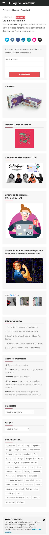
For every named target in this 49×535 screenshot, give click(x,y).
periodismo (21, 476)
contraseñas (35, 449)
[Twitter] (7, 40)
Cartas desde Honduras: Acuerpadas (22, 331)
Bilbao (20, 445)
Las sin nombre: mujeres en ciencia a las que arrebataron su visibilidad (23, 384)
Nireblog (26, 471)
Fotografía (10, 458)
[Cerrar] (44, 520)
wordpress (10, 502)
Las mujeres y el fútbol (14, 20)
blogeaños (35, 445)
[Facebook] (18, 40)
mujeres (9, 471)
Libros (38, 467)
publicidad (30, 480)
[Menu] (5, 3)
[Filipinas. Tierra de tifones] (24, 147)
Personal (19, 17)
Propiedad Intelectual (14, 480)
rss (21, 484)
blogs (17, 449)
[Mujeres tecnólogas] (24, 282)
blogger (9, 449)
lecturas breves (21, 467)
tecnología (10, 493)
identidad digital (12, 463)
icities (40, 458)
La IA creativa (22, 365)
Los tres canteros (23, 376)
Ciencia (24, 449)
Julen (10, 369)
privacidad (33, 476)
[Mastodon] (40, 40)
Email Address (12, 59)
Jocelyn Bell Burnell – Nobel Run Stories (23, 347)
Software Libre (32, 489)
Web (29, 497)
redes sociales (12, 484)
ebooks (18, 454)
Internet (9, 467)
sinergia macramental (15, 489)
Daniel (10, 365)
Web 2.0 (36, 497)
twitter (19, 493)
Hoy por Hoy (31, 458)
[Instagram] (12, 40)
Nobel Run (10, 476)
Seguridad (29, 484)
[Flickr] (34, 40)
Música (18, 471)
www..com (12, 295)
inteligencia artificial (29, 463)
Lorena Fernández (15, 381)
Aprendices (10, 445)
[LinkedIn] (23, 40)
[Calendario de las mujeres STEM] (24, 182)
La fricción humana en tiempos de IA (22, 327)
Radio (38, 480)
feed (36, 454)
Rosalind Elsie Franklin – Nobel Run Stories (25, 343)
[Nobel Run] (24, 111)
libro (31, 467)
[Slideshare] (29, 40)
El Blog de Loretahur (21, 3)
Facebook (27, 454)
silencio (39, 484)
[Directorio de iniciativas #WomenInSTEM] (24, 237)
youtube (20, 502)
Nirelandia (37, 471)
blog (27, 445)
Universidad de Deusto (15, 497)
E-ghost (9, 454)
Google (20, 458)
